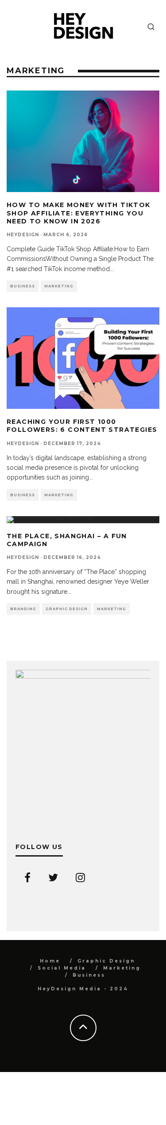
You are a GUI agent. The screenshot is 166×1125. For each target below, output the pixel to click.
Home (50, 961)
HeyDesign (23, 235)
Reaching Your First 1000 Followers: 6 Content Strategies (82, 426)
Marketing (58, 286)
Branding (23, 609)
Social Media (62, 968)
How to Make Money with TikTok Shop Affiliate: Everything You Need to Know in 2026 (79, 213)
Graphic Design (67, 609)
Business (22, 286)
